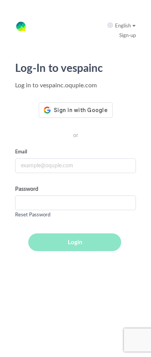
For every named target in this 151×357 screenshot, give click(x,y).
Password (26, 189)
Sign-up (127, 35)
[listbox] (126, 26)
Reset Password (32, 215)
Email (21, 152)
